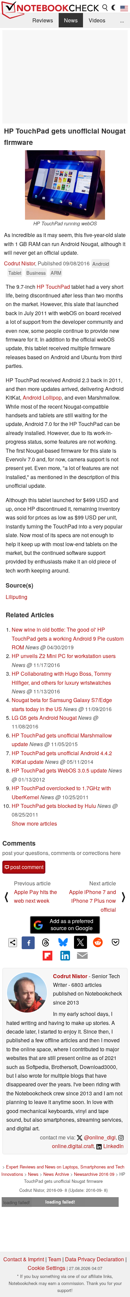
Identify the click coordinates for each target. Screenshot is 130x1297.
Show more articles (34, 823)
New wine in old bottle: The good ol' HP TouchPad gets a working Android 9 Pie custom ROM (68, 638)
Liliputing (16, 597)
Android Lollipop (42, 397)
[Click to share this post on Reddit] (98, 942)
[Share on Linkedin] (65, 955)
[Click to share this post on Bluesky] (63, 942)
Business (36, 272)
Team (54, 1259)
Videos (97, 20)
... (122, 20)
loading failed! (16, 1202)
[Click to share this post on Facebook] (28, 942)
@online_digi (99, 1137)
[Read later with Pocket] (115, 942)
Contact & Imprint (23, 1259)
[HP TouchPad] (65, 185)
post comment (26, 867)
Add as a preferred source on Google (71, 924)
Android (100, 263)
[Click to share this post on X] (80, 942)
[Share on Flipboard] (47, 955)
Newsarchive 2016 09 (94, 1174)
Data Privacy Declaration (94, 1259)
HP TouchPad (53, 286)
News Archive (56, 1174)
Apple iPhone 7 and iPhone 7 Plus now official (92, 900)
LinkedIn (113, 1146)
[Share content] (12, 942)
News (71, 20)
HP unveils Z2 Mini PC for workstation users (64, 656)
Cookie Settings (46, 1268)
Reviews (42, 20)
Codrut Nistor (19, 263)
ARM (56, 272)
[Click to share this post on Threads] (45, 942)
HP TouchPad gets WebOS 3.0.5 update (59, 770)
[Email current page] (82, 955)
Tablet (14, 272)
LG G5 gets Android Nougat (44, 717)
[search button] (105, 7)
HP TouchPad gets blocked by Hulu (54, 806)
